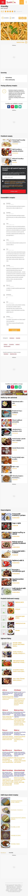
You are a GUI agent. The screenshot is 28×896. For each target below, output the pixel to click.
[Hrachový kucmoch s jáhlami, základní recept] (5, 818)
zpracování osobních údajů (16, 183)
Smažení (17, 344)
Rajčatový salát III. (19, 602)
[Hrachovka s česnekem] (5, 809)
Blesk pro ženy (18, 710)
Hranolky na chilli (15, 827)
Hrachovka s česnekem (17, 810)
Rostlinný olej (13, 354)
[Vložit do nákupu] (22, 18)
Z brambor (11, 344)
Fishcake (17, 630)
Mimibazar (17, 690)
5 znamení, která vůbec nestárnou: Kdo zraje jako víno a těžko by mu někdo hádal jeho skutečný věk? (8, 782)
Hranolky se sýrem (16, 835)
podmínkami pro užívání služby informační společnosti (14, 182)
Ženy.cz (4, 730)
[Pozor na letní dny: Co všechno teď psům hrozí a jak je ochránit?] (8, 713)
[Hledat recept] (21, 2)
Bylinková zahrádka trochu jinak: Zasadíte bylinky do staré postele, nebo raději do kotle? (19, 780)
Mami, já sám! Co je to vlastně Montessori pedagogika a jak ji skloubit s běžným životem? (19, 701)
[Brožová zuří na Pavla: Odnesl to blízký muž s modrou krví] (8, 693)
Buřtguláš (17, 609)
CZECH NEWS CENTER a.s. (17, 884)
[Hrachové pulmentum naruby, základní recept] (5, 801)
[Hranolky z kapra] (5, 843)
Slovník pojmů (7, 346)
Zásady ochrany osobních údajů (17, 186)
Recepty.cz (3, 852)
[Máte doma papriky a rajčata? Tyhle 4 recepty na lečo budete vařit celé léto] (20, 753)
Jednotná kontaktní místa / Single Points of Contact (14, 890)
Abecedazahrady (19, 770)
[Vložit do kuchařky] (20, 18)
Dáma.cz (5, 710)
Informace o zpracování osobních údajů (13, 888)
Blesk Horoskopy (7, 770)
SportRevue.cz (7, 750)
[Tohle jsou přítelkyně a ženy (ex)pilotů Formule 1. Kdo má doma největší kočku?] (8, 753)
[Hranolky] (14, 39)
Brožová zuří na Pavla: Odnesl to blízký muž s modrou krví (8, 698)
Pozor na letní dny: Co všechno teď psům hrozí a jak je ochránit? (8, 718)
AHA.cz (4, 690)
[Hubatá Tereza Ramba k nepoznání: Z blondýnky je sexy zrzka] (20, 733)
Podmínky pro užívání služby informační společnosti (14, 887)
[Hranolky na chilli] (5, 826)
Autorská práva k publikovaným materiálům (13, 886)
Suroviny (4, 72)
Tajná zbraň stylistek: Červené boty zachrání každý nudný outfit (8, 738)
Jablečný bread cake (20, 623)
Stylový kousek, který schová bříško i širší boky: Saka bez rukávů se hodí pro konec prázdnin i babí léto (19, 721)
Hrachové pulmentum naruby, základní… (16, 801)
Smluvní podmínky (8, 186)
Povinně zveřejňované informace (14, 891)
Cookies (7, 889)
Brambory (12, 338)
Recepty (6, 8)
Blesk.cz (16, 730)
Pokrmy (5, 344)
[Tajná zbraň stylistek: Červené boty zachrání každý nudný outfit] (8, 733)
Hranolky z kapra (15, 844)
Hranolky (18, 338)
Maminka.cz (18, 750)
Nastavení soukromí (13, 889)
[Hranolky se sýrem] (5, 835)
